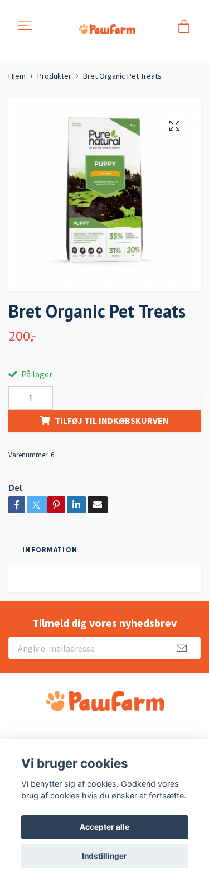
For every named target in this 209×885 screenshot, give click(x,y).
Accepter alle (104, 826)
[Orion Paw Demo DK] (106, 27)
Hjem (17, 76)
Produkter (54, 76)
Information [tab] (49, 549)
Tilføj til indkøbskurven (112, 420)
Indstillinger (104, 855)
